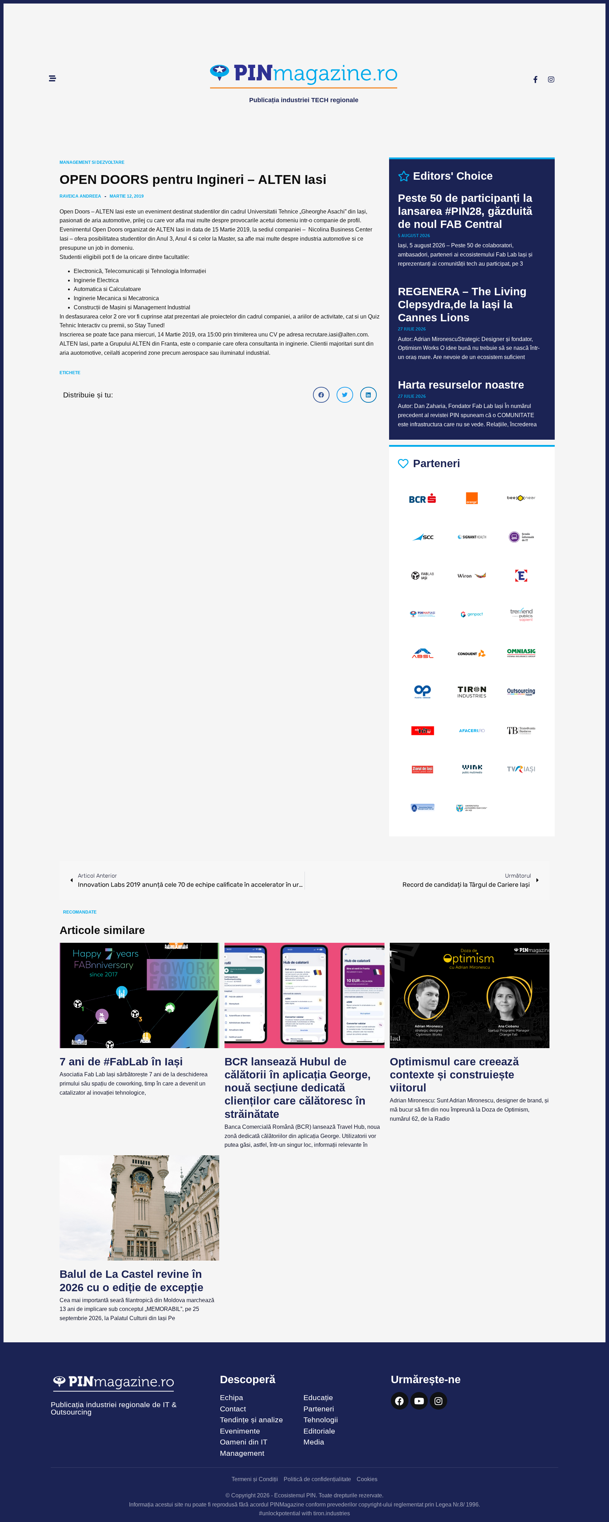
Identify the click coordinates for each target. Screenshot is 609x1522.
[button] (321, 395)
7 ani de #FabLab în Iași (121, 1062)
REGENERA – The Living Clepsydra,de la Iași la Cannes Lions (462, 304)
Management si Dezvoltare (92, 162)
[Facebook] (399, 1401)
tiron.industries (331, 1513)
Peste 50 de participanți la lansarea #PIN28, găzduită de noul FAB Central (465, 211)
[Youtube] (419, 1401)
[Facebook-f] (535, 80)
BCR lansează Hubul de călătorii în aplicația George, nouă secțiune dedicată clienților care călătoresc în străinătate (297, 1088)
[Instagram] (551, 80)
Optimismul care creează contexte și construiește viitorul (454, 1075)
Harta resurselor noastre (461, 385)
